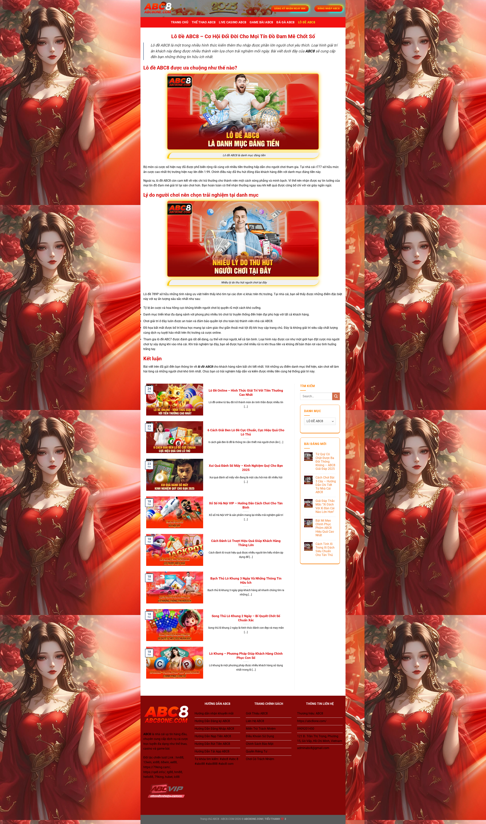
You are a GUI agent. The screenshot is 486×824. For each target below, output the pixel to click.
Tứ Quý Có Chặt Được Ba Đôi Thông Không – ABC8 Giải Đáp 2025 (325, 461)
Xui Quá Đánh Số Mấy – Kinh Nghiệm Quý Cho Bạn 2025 (246, 468)
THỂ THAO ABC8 (203, 22)
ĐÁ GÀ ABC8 (285, 22)
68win (165, 762)
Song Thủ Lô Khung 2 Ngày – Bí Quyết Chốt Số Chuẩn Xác (246, 618)
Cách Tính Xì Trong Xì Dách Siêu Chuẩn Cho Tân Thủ (325, 549)
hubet (169, 777)
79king (159, 777)
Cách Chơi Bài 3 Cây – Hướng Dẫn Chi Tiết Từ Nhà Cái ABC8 (326, 485)
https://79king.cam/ (156, 767)
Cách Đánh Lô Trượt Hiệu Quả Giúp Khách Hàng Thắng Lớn (246, 543)
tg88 (170, 772)
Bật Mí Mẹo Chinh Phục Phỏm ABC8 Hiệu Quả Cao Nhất (325, 528)
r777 (319, 167)
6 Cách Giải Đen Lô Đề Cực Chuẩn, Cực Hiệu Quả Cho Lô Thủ (245, 432)
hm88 (179, 757)
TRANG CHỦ (179, 22)
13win (147, 762)
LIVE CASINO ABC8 (232, 22)
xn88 (156, 762)
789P (155, 294)
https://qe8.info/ (154, 772)
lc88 (177, 777)
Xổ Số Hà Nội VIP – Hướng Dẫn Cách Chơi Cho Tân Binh (246, 505)
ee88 (173, 762)
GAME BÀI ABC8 (261, 22)
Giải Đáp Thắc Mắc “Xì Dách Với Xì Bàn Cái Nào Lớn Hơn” (325, 506)
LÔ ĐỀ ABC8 (306, 22)
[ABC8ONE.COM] (162, 8)
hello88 (148, 777)
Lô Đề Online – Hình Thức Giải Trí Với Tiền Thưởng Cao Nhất (246, 393)
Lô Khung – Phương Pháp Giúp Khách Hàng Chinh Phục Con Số (246, 656)
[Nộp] (336, 396)
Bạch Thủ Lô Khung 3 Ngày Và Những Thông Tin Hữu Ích (246, 580)
